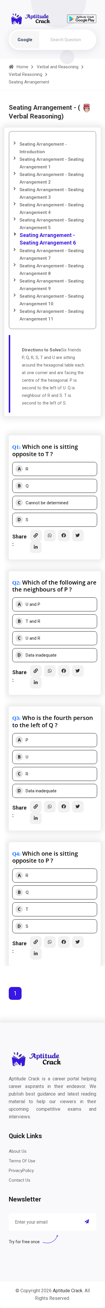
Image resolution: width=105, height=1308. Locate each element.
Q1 (15, 447)
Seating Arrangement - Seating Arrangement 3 (52, 193)
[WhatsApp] (50, 535)
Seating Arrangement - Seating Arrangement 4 (52, 208)
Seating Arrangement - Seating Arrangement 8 (52, 269)
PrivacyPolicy (21, 1170)
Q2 (15, 583)
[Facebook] (64, 535)
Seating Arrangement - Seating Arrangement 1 (52, 163)
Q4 (15, 854)
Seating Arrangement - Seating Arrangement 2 (52, 178)
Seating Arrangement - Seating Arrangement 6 (48, 239)
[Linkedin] (36, 547)
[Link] (36, 535)
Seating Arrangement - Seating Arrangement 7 (52, 254)
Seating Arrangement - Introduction (43, 148)
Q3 (15, 718)
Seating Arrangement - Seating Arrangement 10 (52, 300)
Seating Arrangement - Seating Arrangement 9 (52, 284)
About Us (18, 1151)
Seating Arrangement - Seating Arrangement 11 (52, 315)
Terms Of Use (22, 1161)
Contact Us (19, 1180)
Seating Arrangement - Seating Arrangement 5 (52, 223)
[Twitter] (78, 535)
